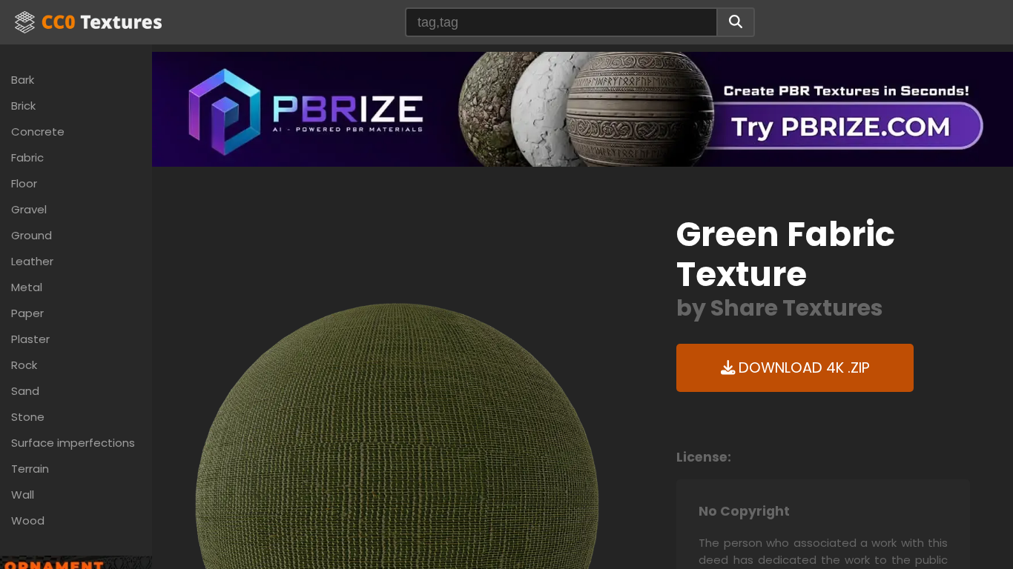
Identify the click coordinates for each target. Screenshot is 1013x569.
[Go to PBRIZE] (582, 108)
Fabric (27, 157)
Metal (26, 287)
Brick (23, 105)
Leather (32, 261)
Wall (22, 494)
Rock (24, 365)
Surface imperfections (73, 442)
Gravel (29, 209)
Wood (27, 520)
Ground (31, 235)
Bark (22, 79)
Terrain (30, 468)
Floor (24, 183)
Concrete (38, 131)
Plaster (30, 339)
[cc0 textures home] (88, 22)
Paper (27, 313)
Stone (27, 417)
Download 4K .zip (802, 368)
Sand (25, 391)
